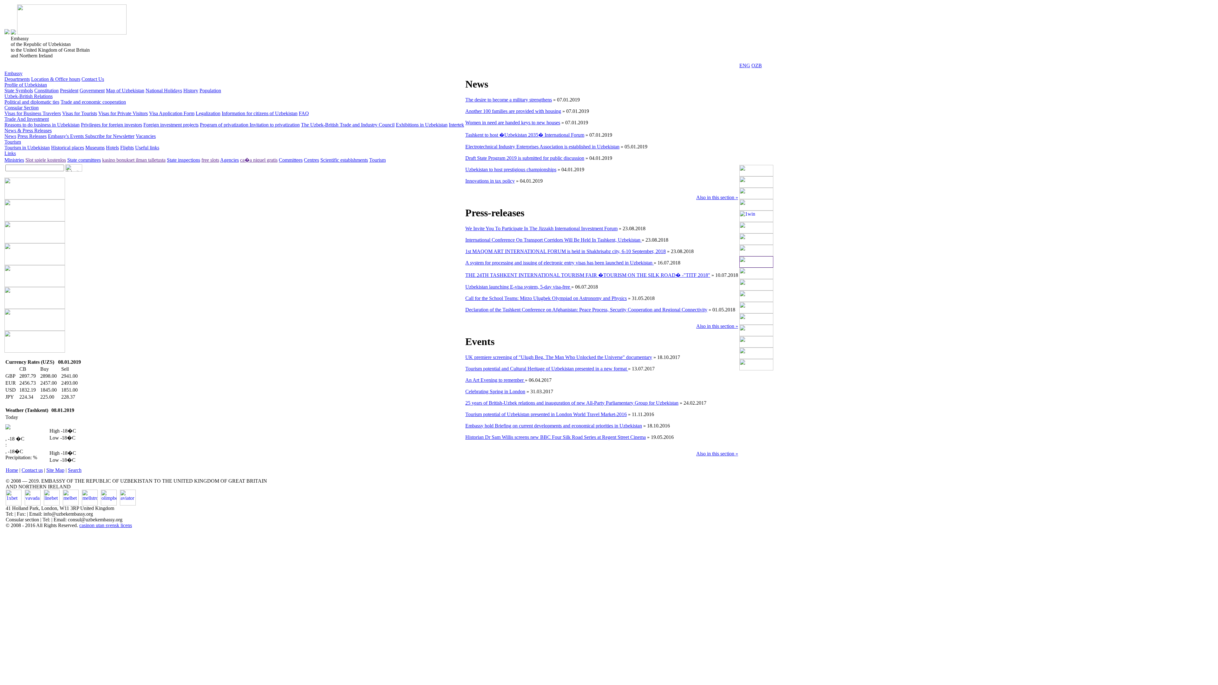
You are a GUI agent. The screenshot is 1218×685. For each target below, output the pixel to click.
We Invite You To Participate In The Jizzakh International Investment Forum (541, 228)
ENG (744, 65)
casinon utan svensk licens (105, 525)
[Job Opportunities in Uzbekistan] (756, 368)
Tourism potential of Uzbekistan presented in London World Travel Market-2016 (546, 414)
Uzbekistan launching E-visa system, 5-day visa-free (518, 287)
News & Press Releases (28, 130)
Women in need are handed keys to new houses (512, 122)
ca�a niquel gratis (259, 160)
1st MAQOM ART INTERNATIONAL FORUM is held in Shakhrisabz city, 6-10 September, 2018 (565, 251)
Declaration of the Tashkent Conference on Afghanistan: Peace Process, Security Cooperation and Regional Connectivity (586, 309)
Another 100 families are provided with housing (513, 111)
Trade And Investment (26, 119)
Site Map (55, 470)
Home (12, 470)
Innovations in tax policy (490, 181)
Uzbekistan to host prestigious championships (510, 169)
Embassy (13, 73)
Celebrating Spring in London (495, 391)
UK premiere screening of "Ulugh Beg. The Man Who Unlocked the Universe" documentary (558, 357)
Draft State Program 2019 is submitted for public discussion (524, 158)
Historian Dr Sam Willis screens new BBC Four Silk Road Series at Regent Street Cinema (555, 437)
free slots (210, 160)
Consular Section (21, 107)
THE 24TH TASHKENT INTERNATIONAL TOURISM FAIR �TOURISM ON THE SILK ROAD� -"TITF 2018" (587, 275)
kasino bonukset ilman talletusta (134, 160)
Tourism (12, 142)
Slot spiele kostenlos (45, 160)
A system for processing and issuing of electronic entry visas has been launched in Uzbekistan (559, 262)
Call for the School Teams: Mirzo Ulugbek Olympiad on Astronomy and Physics (546, 298)
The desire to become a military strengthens (508, 99)
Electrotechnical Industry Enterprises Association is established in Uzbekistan (542, 146)
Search (75, 470)
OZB (756, 65)
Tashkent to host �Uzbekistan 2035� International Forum (524, 135)
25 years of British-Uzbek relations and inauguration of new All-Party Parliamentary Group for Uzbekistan (571, 403)
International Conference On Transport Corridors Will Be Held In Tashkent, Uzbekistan (553, 240)
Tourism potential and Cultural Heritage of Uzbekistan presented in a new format (546, 368)
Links (10, 153)
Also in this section (717, 197)
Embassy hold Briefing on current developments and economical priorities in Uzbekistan (553, 425)
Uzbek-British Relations (28, 96)
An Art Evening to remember (495, 380)
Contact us (32, 470)
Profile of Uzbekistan (25, 85)
